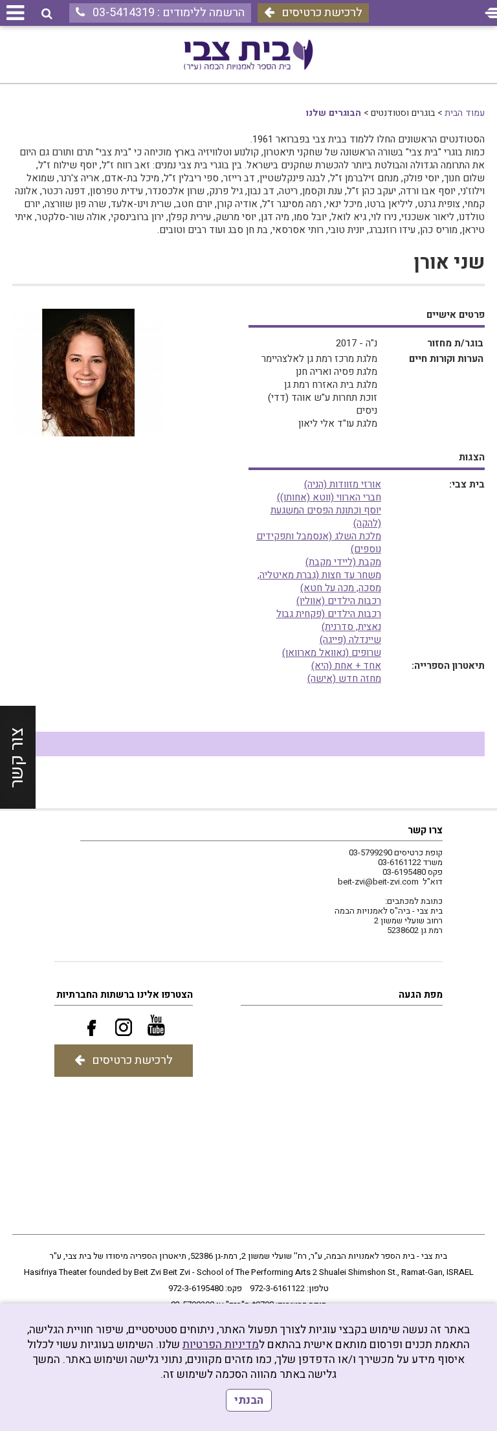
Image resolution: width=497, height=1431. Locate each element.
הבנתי (248, 1400)
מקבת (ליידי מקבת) (343, 562)
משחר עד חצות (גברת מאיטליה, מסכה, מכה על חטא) (319, 581)
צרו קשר (425, 830)
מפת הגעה (421, 994)
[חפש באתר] (46, 14)
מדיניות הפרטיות (220, 1344)
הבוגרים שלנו (333, 113)
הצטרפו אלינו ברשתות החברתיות (124, 994)
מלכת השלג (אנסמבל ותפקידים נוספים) (318, 542)
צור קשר (17, 757)
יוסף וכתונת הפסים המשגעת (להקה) (326, 516)
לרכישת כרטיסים (322, 12)
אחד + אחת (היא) (346, 666)
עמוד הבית (465, 113)
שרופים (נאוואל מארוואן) (331, 653)
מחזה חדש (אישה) (344, 678)
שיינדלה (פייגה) (350, 640)
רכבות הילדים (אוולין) (338, 601)
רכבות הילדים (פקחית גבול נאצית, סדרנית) (328, 620)
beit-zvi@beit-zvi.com (378, 881)
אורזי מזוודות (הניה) (342, 484)
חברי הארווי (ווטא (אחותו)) (329, 497)
